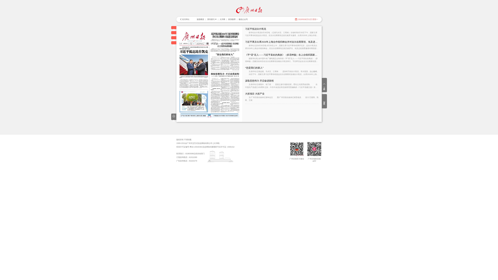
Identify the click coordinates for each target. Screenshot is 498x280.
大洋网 (222, 19)
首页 (174, 118)
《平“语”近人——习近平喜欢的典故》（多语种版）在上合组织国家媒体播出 (282, 55)
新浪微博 (232, 19)
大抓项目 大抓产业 (254, 93)
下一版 (324, 101)
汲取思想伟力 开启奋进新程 (259, 80)
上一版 (324, 86)
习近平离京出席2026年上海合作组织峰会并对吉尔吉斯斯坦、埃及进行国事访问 (282, 42)
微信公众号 (243, 19)
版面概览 (200, 19)
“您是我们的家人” (254, 67)
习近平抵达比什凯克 (255, 29)
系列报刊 (211, 19)
